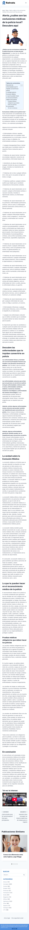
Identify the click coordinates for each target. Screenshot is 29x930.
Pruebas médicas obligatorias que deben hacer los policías (13, 103)
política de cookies (4, 927)
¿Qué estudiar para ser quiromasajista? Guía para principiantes (7, 816)
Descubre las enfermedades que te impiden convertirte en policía (12, 87)
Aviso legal (7, 918)
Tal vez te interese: (12, 108)
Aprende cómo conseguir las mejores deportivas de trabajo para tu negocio (21, 817)
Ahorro (5, 882)
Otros (4, 903)
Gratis (5, 895)
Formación (6, 892)
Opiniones (6, 901)
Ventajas (5, 907)
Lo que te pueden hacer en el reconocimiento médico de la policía (12, 97)
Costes (5, 886)
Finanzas (5, 890)
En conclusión (10, 106)
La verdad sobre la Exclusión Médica (11, 93)
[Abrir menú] (26, 3)
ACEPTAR (14, 928)
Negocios (6, 897)
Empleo (5, 888)
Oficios (5, 899)
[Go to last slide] (4, 849)
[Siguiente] (25, 849)
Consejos (5, 884)
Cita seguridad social (17, 918)
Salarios (5, 905)
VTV (4, 910)
